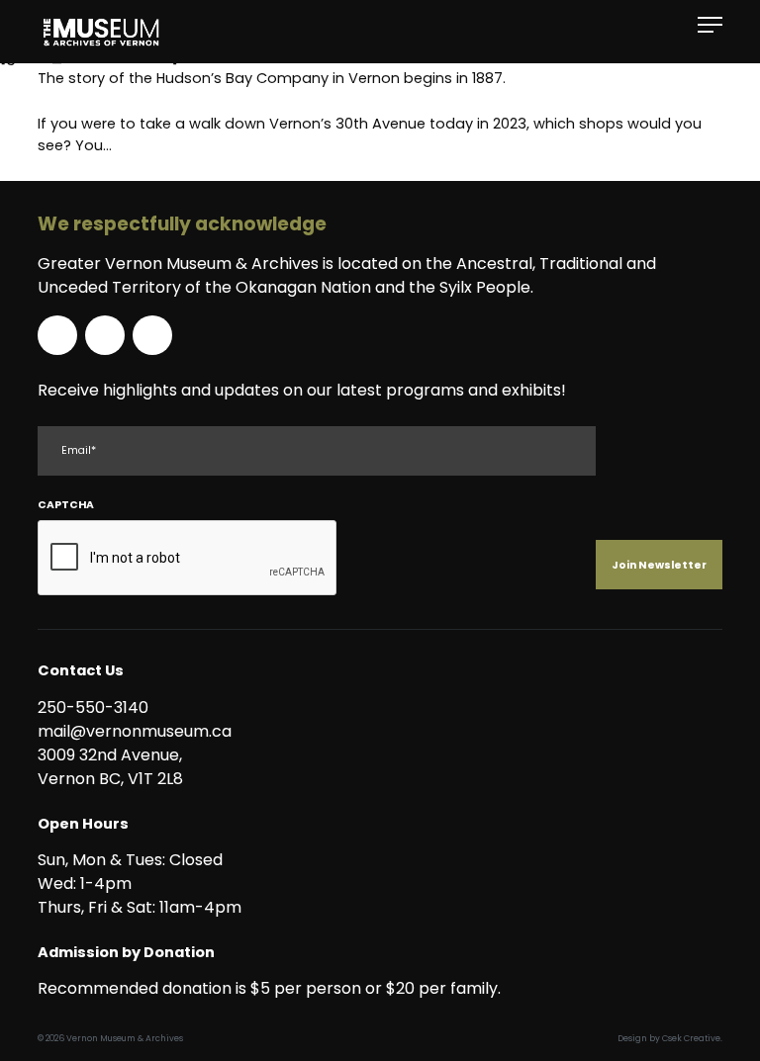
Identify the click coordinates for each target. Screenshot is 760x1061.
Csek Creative (691, 1038)
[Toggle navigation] (710, 25)
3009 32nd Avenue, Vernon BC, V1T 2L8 (114, 767)
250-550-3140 (93, 707)
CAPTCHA (66, 504)
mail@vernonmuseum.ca (135, 731)
